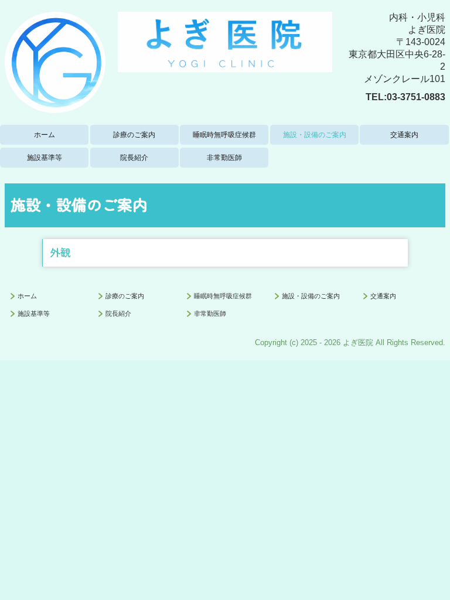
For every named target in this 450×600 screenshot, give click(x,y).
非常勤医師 (224, 158)
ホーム (44, 135)
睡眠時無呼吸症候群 (224, 135)
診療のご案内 (134, 135)
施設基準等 (44, 158)
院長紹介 (134, 158)
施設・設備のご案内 (314, 135)
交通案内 (404, 135)
